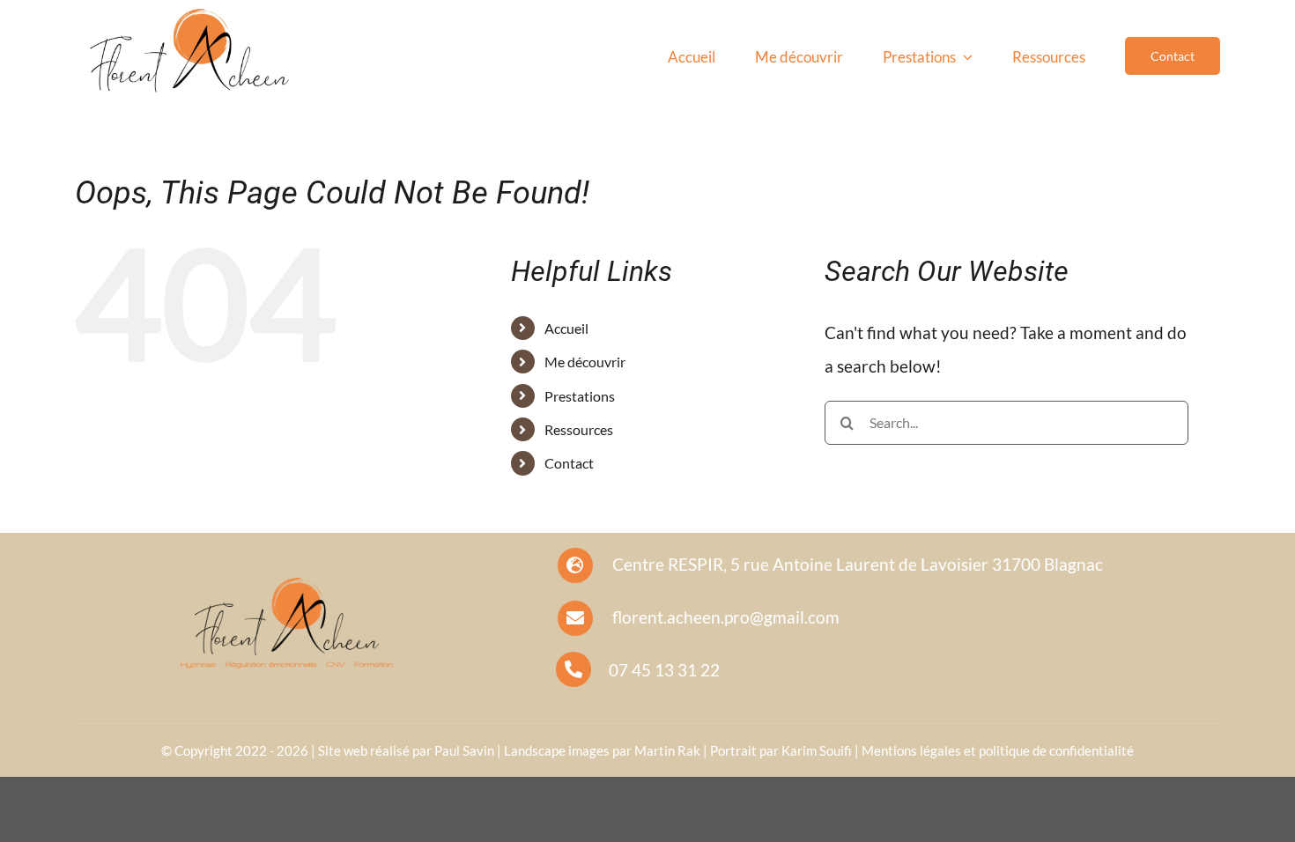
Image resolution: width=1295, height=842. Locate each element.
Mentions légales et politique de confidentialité (998, 750)
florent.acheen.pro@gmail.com (726, 617)
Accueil (566, 328)
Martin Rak (667, 750)
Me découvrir (584, 361)
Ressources (578, 429)
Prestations (579, 396)
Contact (569, 462)
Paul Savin (464, 750)
